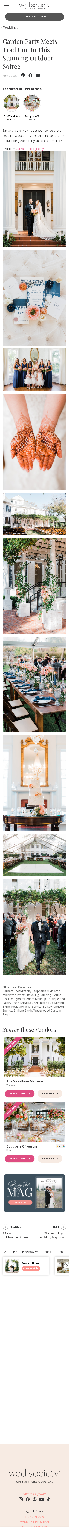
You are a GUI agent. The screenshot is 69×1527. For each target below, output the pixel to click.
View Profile (50, 1093)
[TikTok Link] (48, 1499)
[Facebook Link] (27, 1499)
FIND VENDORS (34, 1517)
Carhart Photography (30, 149)
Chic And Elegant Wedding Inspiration (53, 1235)
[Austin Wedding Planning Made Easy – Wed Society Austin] (34, 6)
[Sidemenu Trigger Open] (6, 5)
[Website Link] (34, 1485)
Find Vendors (34, 16)
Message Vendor (19, 1093)
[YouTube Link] (41, 1499)
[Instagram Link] (20, 1499)
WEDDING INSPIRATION (34, 1522)
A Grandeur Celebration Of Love (16, 1235)
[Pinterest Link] (34, 1499)
